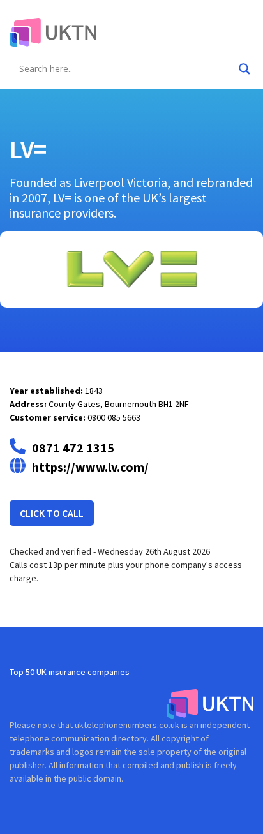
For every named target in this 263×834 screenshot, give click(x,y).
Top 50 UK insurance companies (70, 672)
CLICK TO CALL (52, 513)
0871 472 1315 (73, 448)
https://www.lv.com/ (90, 467)
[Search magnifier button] (244, 69)
